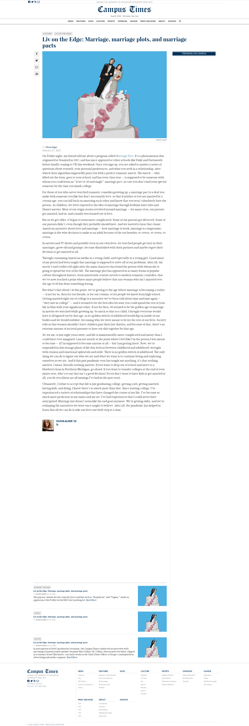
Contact (102, 707)
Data (90, 21)
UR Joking (208, 684)
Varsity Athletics (168, 684)
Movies (143, 687)
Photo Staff (161, 140)
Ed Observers (188, 678)
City (79, 678)
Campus (81, 675)
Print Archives (148, 21)
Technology (103, 681)
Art (142, 681)
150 (79, 707)
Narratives (207, 675)
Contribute (103, 703)
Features (80, 21)
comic (37, 613)
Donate (172, 21)
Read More (91, 600)
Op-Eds (185, 681)
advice (37, 639)
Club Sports (166, 678)
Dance (143, 684)
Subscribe (102, 716)
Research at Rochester (107, 675)
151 (79, 710)
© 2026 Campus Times (35, 724)
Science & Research (85, 684)
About (162, 21)
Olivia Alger (51, 147)
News (70, 21)
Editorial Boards (189, 675)
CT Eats (144, 678)
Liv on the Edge (63, 34)
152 (79, 713)
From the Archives (106, 678)
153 (79, 716)
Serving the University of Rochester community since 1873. (43, 677)
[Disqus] (100, 471)
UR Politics (82, 681)
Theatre (144, 694)
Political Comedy (210, 681)
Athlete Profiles (167, 675)
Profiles (101, 687)
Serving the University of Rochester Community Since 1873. (124, 2)
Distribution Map (105, 713)
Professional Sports (169, 681)
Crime (80, 687)
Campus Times (124, 9)
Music (143, 691)
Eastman (144, 675)
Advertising (103, 710)
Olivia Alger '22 (66, 421)
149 (79, 703)
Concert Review (42, 587)
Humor (133, 21)
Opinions (122, 21)
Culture (100, 21)
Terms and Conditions (54, 724)
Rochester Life (104, 684)
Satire (206, 678)
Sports (111, 21)
